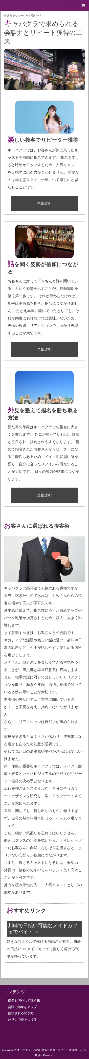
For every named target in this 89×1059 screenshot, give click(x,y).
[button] (44, 5)
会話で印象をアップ (22, 1007)
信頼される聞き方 (21, 1013)
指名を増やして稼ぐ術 (24, 1000)
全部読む (44, 203)
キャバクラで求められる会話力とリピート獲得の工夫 (43, 32)
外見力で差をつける (22, 1019)
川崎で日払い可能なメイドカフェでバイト (42, 928)
